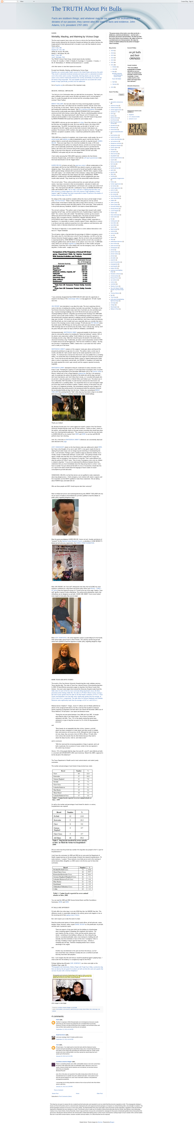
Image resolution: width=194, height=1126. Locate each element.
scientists (113, 284)
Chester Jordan (97, 371)
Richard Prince (115, 278)
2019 (112, 50)
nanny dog (114, 233)
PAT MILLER (95, 323)
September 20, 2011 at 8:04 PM (64, 1039)
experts (113, 160)
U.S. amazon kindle (134, 116)
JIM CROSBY (56, 306)
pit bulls (113, 256)
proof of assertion (115, 262)
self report (87, 158)
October (114, 67)
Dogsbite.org (59, 85)
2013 (112, 60)
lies (112, 219)
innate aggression (116, 188)
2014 (112, 57)
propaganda (114, 264)
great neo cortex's (80, 165)
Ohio (112, 239)
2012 (112, 62)
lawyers (113, 212)
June (113, 69)
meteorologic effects (74, 299)
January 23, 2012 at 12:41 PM (64, 1056)
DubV (57, 1019)
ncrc (112, 235)
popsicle (113, 260)
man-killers (114, 225)
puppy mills (114, 268)
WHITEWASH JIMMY (70, 332)
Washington (114, 307)
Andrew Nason (115, 107)
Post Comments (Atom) (65, 1096)
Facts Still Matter (116, 79)
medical (113, 231)
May (113, 71)
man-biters (114, 223)
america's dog (114, 105)
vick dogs (113, 303)
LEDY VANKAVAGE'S (58, 447)
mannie (113, 227)
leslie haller (114, 217)
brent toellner (59, 1009)
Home (77, 1093)
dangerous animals (116, 143)
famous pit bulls (115, 162)
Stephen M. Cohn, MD (58, 50)
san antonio (114, 280)
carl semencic (66, 1009)
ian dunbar (114, 186)
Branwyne (113, 127)
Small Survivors (60, 1035)
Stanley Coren (115, 286)
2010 (112, 87)
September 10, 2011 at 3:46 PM (64, 1029)
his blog (81, 122)
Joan (57, 1045)
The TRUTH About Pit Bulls (87, 8)
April (113, 82)
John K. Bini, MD (57, 48)
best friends (114, 120)
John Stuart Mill (115, 198)
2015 (112, 55)
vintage (113, 305)
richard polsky (114, 276)
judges (112, 200)
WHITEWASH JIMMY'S (58, 349)
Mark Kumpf (114, 229)
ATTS (112, 113)
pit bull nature (114, 252)
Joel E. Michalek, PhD (58, 57)
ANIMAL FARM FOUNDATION (85, 543)
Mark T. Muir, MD (57, 55)
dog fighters (114, 156)
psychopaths (114, 266)
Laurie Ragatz (114, 210)
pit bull (112, 250)
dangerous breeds (116, 145)
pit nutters (113, 258)
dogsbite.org (66, 139)
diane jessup (74, 1009)
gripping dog (81, 373)
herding (113, 176)
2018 (112, 53)
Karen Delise (86, 1009)
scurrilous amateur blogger (64, 1061)
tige (112, 295)
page (65, 441)
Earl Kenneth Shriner (116, 158)
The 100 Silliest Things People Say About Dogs (117, 289)
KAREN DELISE (56, 165)
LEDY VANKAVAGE (61, 637)
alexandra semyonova (117, 102)
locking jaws (114, 221)
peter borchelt (114, 245)
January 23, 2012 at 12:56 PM (64, 1086)
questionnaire (94, 158)
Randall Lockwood (116, 274)
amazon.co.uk (133, 119)
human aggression (116, 184)
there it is (65, 394)
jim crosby (79, 1009)
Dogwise (131, 114)
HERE (77, 434)
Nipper (112, 237)
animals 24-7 (114, 111)
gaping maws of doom (72, 915)
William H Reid (115, 309)
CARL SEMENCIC (75, 963)
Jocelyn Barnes (115, 196)
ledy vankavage (94, 1009)
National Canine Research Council (72, 541)
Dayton (113, 149)
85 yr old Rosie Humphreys (87, 109)
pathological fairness (116, 241)
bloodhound (114, 125)
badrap (113, 116)
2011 (112, 65)
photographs (114, 247)
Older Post (100, 1093)
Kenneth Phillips (115, 206)
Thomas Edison (115, 293)
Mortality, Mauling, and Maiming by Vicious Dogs (117, 75)
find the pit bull (115, 168)
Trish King (113, 297)
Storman (100, 1122)
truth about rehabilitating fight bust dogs (117, 300)
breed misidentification (117, 131)
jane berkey (114, 192)
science (113, 282)
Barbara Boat (114, 118)
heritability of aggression (117, 178)
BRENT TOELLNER (57, 104)
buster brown (114, 137)
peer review (114, 243)
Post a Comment (58, 1090)
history (112, 182)
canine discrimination (116, 139)
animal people (56, 139)
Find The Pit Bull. (60, 201)
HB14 (112, 174)
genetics (113, 172)
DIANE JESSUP (80, 924)
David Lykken (114, 147)
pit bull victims (114, 254)
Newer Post (55, 1093)
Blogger (112, 1122)
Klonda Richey (115, 208)
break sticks (114, 129)
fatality (112, 166)
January (114, 84)
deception (113, 151)
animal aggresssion (116, 109)
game (112, 170)
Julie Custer (114, 202)
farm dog (113, 164)
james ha (113, 190)
